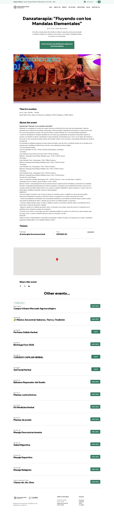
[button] (50, 7)
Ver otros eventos (57, 46)
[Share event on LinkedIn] (29, 286)
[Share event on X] (25, 286)
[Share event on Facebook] (20, 286)
